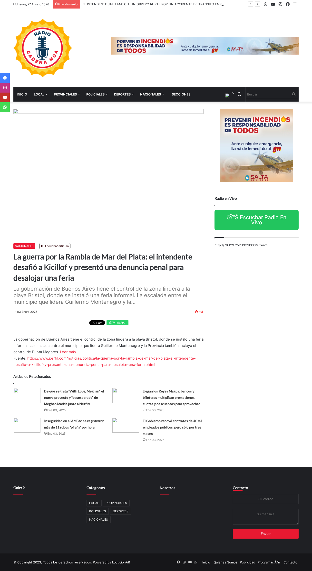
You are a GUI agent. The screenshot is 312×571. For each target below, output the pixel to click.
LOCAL (39, 94)
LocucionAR (121, 562)
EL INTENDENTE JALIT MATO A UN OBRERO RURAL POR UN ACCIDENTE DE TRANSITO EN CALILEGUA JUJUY (165, 4)
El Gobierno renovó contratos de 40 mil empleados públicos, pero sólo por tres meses (172, 427)
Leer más (68, 352)
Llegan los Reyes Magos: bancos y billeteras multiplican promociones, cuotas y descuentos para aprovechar (171, 397)
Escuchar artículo (56, 246)
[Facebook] (5, 78)
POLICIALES (95, 94)
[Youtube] (5, 97)
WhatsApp (119, 322)
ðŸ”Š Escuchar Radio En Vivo (256, 220)
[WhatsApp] (5, 107)
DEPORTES (122, 94)
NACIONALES (150, 94)
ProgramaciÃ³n (269, 562)
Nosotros (167, 487)
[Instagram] (5, 88)
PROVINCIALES (65, 94)
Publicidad (247, 562)
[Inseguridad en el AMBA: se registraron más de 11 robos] (27, 425)
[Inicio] (42, 48)
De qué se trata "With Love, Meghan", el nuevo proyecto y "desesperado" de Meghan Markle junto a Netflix (74, 397)
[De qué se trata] (27, 395)
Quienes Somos (225, 562)
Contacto (240, 487)
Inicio (22, 94)
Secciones (181, 94)
